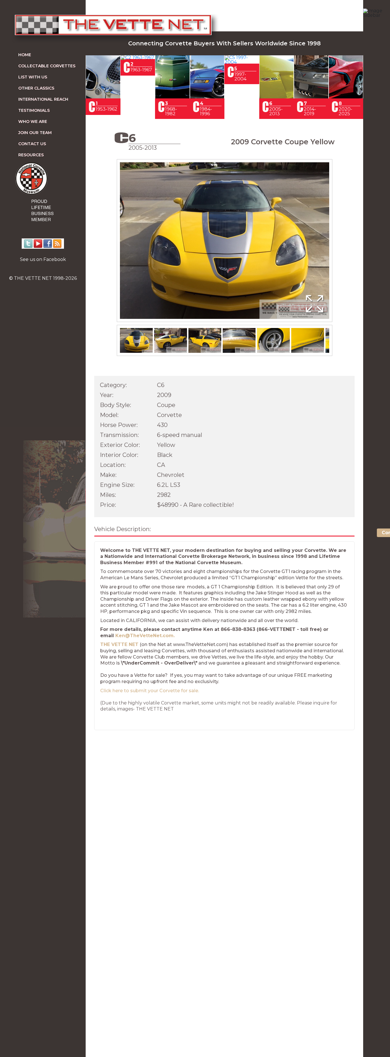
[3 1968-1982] (172, 97)
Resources (31, 154)
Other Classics (36, 88)
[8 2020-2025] (346, 97)
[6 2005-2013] (276, 97)
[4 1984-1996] (207, 97)
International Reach (43, 99)
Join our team (35, 132)
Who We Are (32, 121)
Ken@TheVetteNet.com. (145, 635)
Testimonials (34, 110)
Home (24, 54)
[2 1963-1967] (137, 57)
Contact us (32, 143)
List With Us (32, 77)
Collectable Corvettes (46, 65)
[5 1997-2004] (241, 62)
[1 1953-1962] (103, 97)
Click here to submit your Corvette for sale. (149, 690)
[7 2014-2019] (311, 97)
